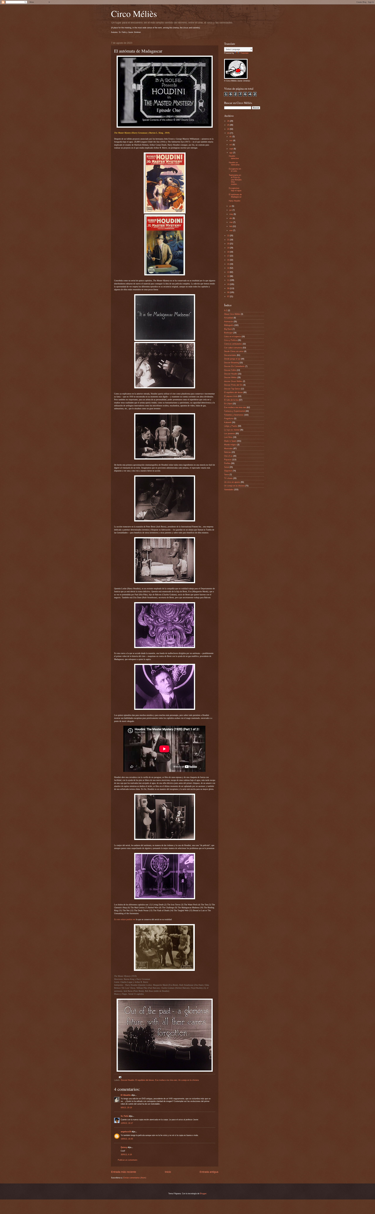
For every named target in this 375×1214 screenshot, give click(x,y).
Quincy (124, 1147)
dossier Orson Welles (233, 381)
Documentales (230, 355)
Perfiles (227, 463)
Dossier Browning (231, 363)
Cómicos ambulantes (233, 344)
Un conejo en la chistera (188, 1080)
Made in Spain (230, 441)
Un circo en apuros (232, 482)
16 (228, 260)
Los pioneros (229, 433)
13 (228, 272)
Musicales (228, 448)
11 (228, 280)
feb (231, 226)
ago (231, 153)
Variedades (228, 489)
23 (228, 133)
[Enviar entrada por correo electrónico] (120, 1077)
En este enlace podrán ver (124, 919)
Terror (226, 474)
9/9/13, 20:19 (126, 1107)
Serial (226, 467)
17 (228, 256)
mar (231, 222)
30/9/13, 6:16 (126, 1154)
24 (228, 129)
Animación (228, 321)
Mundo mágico (230, 445)
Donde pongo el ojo (232, 359)
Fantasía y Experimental (234, 411)
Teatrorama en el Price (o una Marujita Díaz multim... (235, 179)
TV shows (228, 478)
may (231, 214)
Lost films (228, 437)
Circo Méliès (134, 13)
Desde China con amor (233, 351)
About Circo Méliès (232, 314)
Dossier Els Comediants (234, 366)
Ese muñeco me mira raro (166, 1080)
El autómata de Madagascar (235, 195)
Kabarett (227, 422)
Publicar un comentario (127, 1160)
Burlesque (228, 333)
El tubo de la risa (231, 400)
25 (228, 125)
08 (228, 292)
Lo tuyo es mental (231, 430)
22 (228, 235)
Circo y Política (230, 340)
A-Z (225, 310)
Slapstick (228, 471)
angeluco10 (126, 1132)
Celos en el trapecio (232, 336)
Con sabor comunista (233, 348)
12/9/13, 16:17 (127, 1123)
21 (228, 240)
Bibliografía (229, 325)
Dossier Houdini (127, 1080)
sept (231, 149)
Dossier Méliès (230, 377)
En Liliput (228, 403)
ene (231, 230)
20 (228, 244)
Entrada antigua (209, 1171)
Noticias (227, 452)
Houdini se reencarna (234, 163)
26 (228, 121)
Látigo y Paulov (230, 426)
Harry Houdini (234, 201)
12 (228, 276)
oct (231, 144)
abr (231, 218)
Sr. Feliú (124, 1116)
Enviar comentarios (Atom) (134, 1178)
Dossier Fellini (230, 370)
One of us (228, 456)
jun (230, 210)
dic (230, 136)
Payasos (228, 460)
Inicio (168, 1171)
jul (230, 206)
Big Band (228, 329)
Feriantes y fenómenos (234, 415)
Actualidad (228, 318)
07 (228, 296)
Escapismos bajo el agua (235, 189)
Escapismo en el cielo (235, 170)
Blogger (203, 1193)
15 (228, 264)
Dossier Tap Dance (232, 389)
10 (228, 284)
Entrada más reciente (123, 1171)
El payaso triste (230, 396)
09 (228, 288)
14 (228, 268)
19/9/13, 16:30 (127, 1139)
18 (228, 252)
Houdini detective (234, 157)
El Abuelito (126, 1095)
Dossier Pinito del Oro (233, 385)
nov (231, 140)
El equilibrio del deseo (144, 1080)
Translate (244, 53)
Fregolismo (228, 418)
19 (228, 248)
